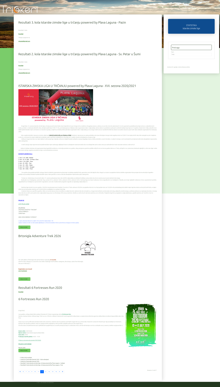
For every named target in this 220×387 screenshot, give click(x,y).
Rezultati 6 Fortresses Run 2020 (40, 287)
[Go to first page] (20, 371)
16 (56, 371)
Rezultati (20, 34)
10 (35, 371)
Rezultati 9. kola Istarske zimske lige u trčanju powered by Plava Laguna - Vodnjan (42, 363)
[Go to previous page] (23, 371)
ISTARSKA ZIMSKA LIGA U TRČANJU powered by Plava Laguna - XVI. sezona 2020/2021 (77, 86)
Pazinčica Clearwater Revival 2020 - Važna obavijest (34, 359)
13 (45, 371)
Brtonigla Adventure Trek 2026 (39, 236)
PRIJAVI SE (21, 200)
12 (42, 371)
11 (38, 371)
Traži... (172, 52)
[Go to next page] (59, 371)
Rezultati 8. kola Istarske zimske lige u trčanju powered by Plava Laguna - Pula (41, 365)
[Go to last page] (62, 371)
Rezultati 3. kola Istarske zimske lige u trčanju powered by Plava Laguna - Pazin (72, 22)
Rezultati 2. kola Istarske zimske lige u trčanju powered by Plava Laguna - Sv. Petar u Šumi (79, 54)
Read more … (24, 227)
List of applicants (22, 271)
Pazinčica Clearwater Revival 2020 (29, 361)
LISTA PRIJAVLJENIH (23, 204)
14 (49, 371)
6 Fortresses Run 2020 (33, 299)
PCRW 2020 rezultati (26, 357)
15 (52, 371)
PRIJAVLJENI (21, 347)
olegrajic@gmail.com (24, 41)
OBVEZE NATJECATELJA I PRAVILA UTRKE (60, 135)
